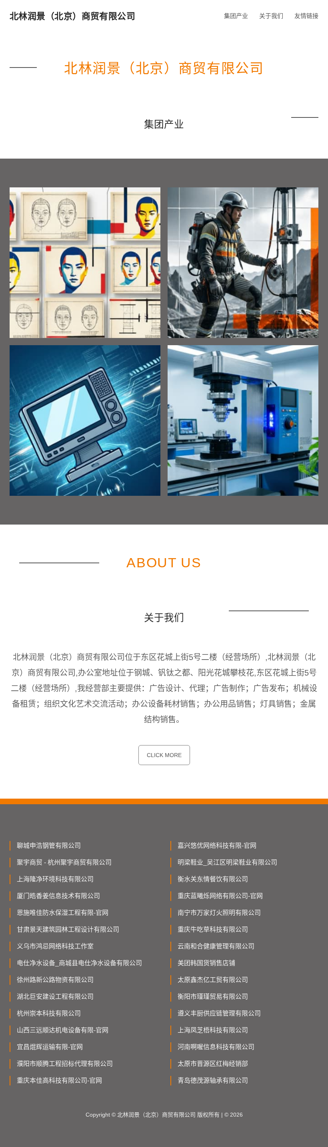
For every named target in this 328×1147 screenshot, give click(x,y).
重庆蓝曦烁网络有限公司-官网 (220, 896)
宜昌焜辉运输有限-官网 (50, 1047)
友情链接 (306, 15)
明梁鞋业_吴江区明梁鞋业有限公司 (227, 862)
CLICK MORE (164, 755)
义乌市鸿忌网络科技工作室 (55, 946)
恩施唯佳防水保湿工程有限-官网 (62, 912)
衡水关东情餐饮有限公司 (213, 879)
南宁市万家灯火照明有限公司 (219, 912)
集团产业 (236, 15)
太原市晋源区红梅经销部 (213, 1063)
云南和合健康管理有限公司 (216, 946)
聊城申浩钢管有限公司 (49, 845)
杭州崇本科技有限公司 (49, 1013)
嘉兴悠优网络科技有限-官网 (217, 845)
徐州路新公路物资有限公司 (55, 979)
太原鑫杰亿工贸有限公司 (213, 979)
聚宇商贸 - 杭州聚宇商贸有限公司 (64, 862)
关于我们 (271, 15)
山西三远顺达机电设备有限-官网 (62, 1030)
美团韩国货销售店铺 (206, 963)
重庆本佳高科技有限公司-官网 (59, 1080)
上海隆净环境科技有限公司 (55, 879)
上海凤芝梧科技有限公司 (213, 1030)
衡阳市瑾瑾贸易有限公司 (213, 996)
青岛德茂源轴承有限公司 (213, 1080)
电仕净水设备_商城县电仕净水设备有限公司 (79, 963)
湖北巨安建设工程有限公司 (55, 996)
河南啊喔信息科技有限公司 (216, 1047)
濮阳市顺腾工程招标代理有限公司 (65, 1063)
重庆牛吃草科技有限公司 (213, 929)
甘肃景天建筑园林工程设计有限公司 (68, 929)
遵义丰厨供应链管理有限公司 (219, 1013)
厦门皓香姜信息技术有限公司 (58, 896)
